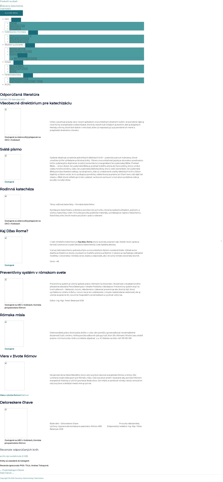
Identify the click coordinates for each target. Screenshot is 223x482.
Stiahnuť (25, 395)
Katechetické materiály (20, 52)
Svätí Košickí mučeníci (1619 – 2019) (26, 82)
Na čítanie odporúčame (25, 59)
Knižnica (13, 55)
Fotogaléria (15, 29)
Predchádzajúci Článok (12, 470)
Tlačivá (13, 23)
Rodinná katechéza (19, 79)
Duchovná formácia (19, 42)
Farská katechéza (13, 75)
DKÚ (7, 19)
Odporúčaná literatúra (20, 36)
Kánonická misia (17, 26)
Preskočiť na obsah (9, 1)
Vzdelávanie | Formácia (15, 32)
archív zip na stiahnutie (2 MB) (14, 456)
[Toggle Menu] (16, 20)
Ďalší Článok (7, 473)
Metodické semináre (19, 39)
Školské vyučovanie (14, 45)
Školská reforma (17, 49)
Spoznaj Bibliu (16, 66)
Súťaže (8, 62)
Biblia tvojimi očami (18, 69)
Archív (13, 72)
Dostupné (9, 182)
